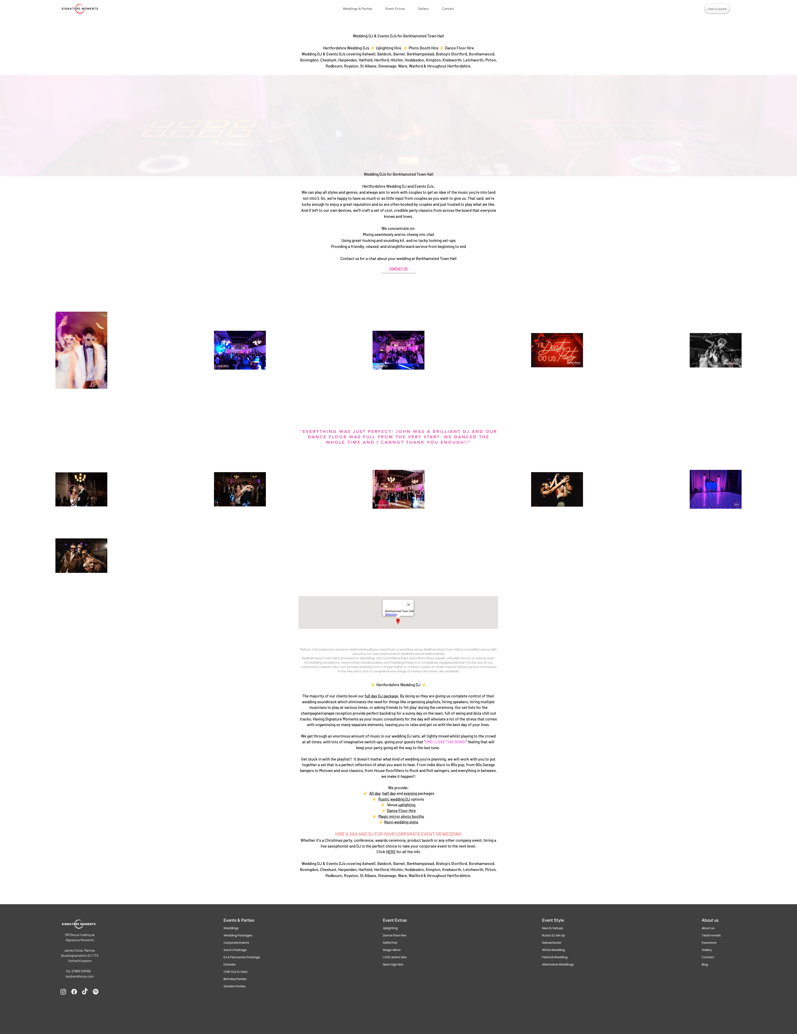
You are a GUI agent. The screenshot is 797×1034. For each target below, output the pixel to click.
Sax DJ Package (235, 950)
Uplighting (390, 928)
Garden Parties (235, 986)
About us (708, 928)
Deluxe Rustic (551, 943)
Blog (705, 964)
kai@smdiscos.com (80, 976)
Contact (708, 957)
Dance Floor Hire (394, 935)
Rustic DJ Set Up (553, 935)
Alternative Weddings (557, 964)
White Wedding (553, 950)
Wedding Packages (238, 935)
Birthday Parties (235, 979)
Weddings (231, 928)
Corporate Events (236, 943)
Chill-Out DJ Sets (236, 972)
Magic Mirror (392, 950)
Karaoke (230, 964)
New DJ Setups (552, 928)
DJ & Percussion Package (239, 957)
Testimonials (711, 935)
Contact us (349, 258)
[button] (358, 8)
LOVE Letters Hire (395, 957)
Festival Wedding (554, 957)
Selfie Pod (390, 943)
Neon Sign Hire (393, 964)
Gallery (707, 950)
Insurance (709, 943)
